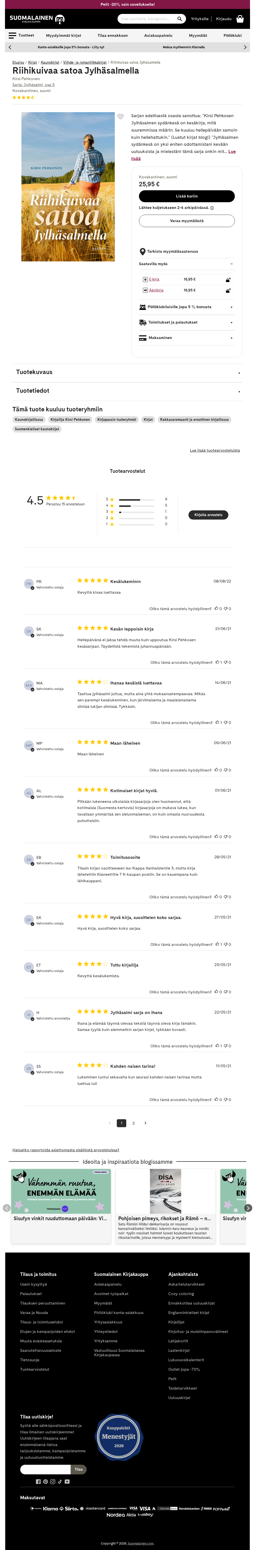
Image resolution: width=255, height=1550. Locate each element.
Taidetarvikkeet (182, 1388)
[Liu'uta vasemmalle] (10, 47)
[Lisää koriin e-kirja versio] (228, 279)
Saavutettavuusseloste (40, 1350)
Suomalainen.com (140, 1543)
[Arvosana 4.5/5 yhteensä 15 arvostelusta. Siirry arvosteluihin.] (24, 97)
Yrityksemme (106, 1341)
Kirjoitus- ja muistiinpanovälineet (198, 1331)
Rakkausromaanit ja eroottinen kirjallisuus (194, 420)
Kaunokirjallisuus (29, 420)
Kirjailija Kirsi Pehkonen (70, 420)
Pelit (172, 1378)
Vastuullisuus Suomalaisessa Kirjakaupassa (119, 1352)
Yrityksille (200, 18)
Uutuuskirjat (179, 1397)
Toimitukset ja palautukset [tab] (172, 322)
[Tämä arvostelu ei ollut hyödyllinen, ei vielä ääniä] (225, 609)
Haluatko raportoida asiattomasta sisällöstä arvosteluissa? (65, 1150)
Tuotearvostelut (34, 1369)
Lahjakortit (178, 1341)
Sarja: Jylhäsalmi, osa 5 (33, 84)
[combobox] (152, 19)
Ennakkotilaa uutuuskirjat (191, 1303)
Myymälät (198, 35)
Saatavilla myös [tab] (153, 263)
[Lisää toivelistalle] (121, 117)
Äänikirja (156, 290)
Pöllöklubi (233, 35)
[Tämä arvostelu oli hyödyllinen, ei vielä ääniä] (216, 609)
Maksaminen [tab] (160, 337)
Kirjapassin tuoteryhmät (116, 420)
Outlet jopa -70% (184, 1369)
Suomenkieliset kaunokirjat (37, 429)
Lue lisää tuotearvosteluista (215, 450)
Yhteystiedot (106, 1331)
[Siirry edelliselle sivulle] (109, 1123)
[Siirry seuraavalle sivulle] (145, 1123)
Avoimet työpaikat (111, 1293)
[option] (71, 47)
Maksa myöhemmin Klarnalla (184, 47)
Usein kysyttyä (33, 1284)
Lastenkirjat (179, 1350)
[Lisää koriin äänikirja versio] (228, 290)
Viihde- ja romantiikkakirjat (85, 62)
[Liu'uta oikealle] (245, 47)
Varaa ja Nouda (34, 1312)
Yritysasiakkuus (108, 1322)
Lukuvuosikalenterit (186, 1359)
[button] (21, 35)
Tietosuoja (29, 1359)
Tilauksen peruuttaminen (42, 1303)
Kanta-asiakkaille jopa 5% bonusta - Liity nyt (71, 47)
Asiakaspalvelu (158, 35)
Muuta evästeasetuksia (41, 1341)
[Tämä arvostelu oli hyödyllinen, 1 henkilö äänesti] (217, 662)
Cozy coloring (181, 1293)
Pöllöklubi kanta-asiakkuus (118, 1312)
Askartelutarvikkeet (186, 1284)
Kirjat (32, 62)
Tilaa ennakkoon (113, 35)
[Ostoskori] (240, 18)
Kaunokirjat (50, 62)
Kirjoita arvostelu (208, 515)
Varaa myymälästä (187, 220)
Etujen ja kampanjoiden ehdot (47, 1331)
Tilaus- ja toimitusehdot (41, 1322)
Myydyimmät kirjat (63, 35)
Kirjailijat (176, 1322)
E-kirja (154, 279)
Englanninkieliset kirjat (188, 1312)
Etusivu (18, 62)
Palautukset (31, 1293)
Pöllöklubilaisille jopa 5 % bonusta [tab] (179, 306)
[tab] (127, 373)
